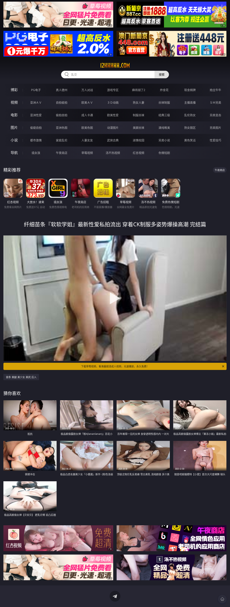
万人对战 (87, 90)
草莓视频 (87, 153)
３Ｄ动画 (113, 103)
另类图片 (215, 128)
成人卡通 (87, 115)
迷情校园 (138, 140)
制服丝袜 (138, 115)
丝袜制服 (164, 103)
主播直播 (190, 103)
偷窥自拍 (36, 128)
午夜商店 (61, 153)
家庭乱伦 (61, 140)
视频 (14, 102)
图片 (14, 127)
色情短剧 (164, 153)
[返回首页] (222, 599)
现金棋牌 (190, 90)
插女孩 (36, 153)
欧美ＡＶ (87, 103)
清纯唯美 (164, 128)
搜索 (162, 75)
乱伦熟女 (190, 115)
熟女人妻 (138, 103)
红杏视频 (138, 153)
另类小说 (164, 140)
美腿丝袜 (138, 128)
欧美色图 (87, 128)
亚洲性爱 (36, 115)
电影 (14, 115)
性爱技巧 (215, 140)
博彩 (14, 89)
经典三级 (164, 115)
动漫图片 (113, 128)
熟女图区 (190, 128)
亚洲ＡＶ (36, 103)
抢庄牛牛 (215, 90)
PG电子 (36, 90)
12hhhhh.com (115, 65)
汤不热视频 (113, 153)
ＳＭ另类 (215, 103)
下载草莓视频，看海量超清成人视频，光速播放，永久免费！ (115, 366)
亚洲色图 (61, 128)
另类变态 (215, 115)
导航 (14, 152)
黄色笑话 (190, 140)
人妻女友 (87, 140)
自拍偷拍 (61, 103)
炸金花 (164, 90)
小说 (14, 140)
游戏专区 (113, 90)
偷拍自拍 (61, 115)
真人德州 (61, 90)
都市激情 (36, 140)
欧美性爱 (113, 115)
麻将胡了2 (138, 90)
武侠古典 (113, 140)
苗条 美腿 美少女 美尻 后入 (21, 377)
